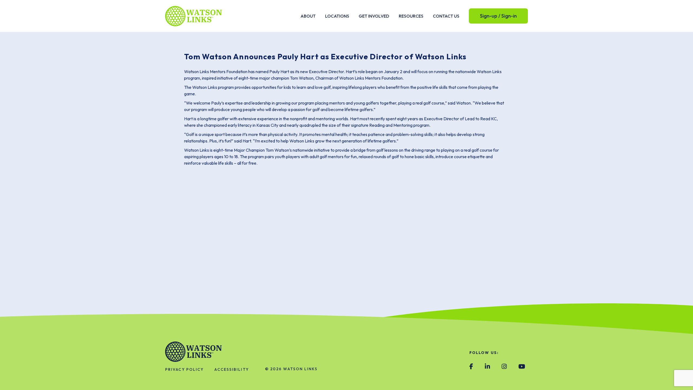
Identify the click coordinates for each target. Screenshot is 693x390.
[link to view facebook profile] (471, 366)
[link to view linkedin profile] (487, 366)
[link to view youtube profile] (522, 366)
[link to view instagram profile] (504, 366)
